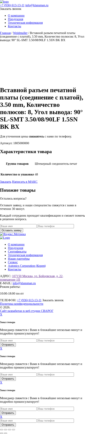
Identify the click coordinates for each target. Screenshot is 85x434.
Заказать (5, 181)
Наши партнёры (19, 258)
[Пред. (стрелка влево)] (1, 433)
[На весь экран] (5, 429)
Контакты (14, 26)
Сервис (13, 262)
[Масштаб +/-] (1, 429)
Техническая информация (25, 22)
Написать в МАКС (25, 181)
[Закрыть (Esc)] (13, 429)
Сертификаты (17, 251)
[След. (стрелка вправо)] (5, 433)
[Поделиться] (9, 429)
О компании (16, 15)
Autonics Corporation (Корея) (27, 265)
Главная (5, 33)
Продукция (15, 19)
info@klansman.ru (36, 5)
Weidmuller (20, 33)
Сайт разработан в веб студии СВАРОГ (26, 311)
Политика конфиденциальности (21, 303)
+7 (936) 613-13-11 (12, 5)
